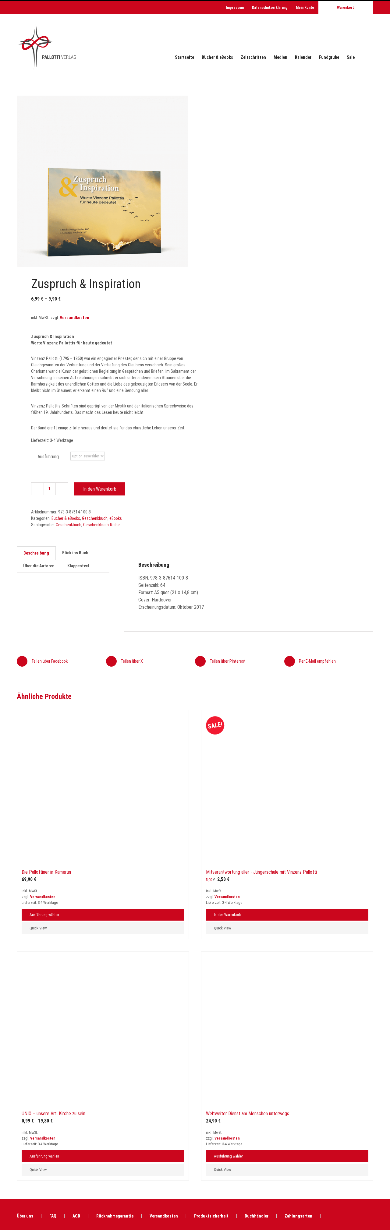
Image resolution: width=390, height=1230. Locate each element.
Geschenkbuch (95, 518)
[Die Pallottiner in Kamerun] (103, 938)
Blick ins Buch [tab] (75, 552)
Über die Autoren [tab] (39, 565)
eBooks (115, 518)
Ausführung (48, 457)
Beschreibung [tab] (36, 553)
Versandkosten (74, 317)
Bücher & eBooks (65, 518)
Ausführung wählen (44, 1219)
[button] (364, 57)
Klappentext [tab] (78, 565)
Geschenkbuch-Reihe (101, 524)
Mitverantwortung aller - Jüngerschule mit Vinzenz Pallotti (261, 1176)
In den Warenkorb (99, 489)
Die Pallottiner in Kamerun (46, 1176)
